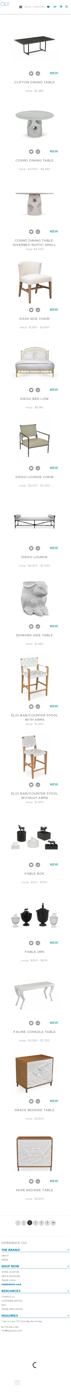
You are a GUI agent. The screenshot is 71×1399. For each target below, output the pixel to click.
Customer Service (12, 1301)
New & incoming (11, 1276)
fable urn (34, 951)
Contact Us (8, 1296)
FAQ (4, 1305)
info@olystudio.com (12, 1330)
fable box (34, 873)
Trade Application (12, 1309)
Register (40, 6)
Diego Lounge (34, 557)
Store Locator (10, 1272)
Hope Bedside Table (34, 1190)
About (5, 1255)
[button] (48, 7)
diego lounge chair (35, 477)
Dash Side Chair (35, 318)
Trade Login (9, 1280)
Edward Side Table (34, 635)
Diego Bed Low (34, 398)
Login (27, 6)
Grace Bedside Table (35, 1110)
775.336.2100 (11, 1327)
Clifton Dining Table (34, 82)
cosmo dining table (35, 160)
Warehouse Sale (11, 1284)
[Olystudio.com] (5, 7)
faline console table (34, 1031)
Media (5, 1259)
